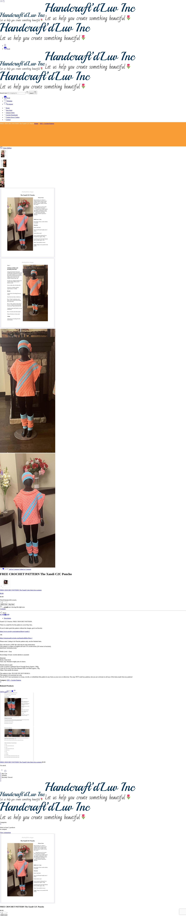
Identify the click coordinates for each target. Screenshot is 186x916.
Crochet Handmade (12, 115)
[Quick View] (15, 691)
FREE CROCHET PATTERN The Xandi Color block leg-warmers (21, 762)
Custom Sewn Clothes (12, 117)
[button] (4, 691)
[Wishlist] (2, 569)
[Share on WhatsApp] (7, 615)
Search (32, 93)
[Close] (0, 682)
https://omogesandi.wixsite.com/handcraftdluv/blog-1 (16, 638)
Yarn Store (9, 110)
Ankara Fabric (10, 113)
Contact (8, 119)
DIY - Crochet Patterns (47, 123)
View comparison (5, 832)
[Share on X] (0, 615)
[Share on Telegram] (5, 615)
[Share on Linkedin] (3, 615)
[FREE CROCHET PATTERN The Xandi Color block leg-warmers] (1, 587)
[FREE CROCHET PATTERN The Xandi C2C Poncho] (3, 158)
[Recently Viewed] (5, 772)
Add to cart (4, 604)
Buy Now (11, 604)
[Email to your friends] (8, 615)
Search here (4, 93)
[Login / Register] (5, 46)
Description (7, 618)
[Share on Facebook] (2, 615)
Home (8, 108)
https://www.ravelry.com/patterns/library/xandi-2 (15, 631)
